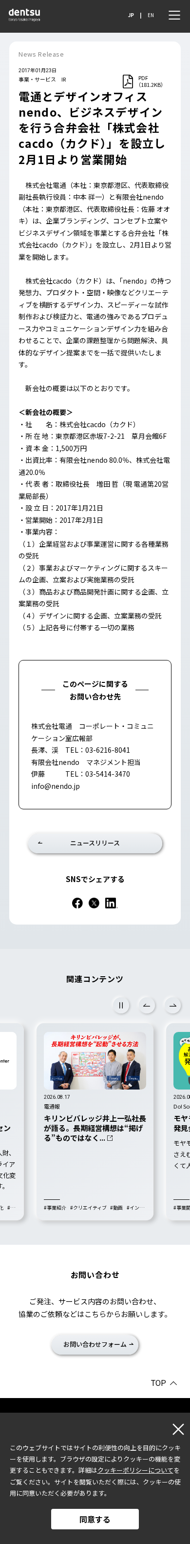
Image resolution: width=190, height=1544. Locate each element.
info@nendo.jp (55, 786)
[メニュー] (174, 15)
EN (151, 15)
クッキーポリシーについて (135, 1470)
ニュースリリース (95, 842)
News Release (41, 54)
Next (173, 1005)
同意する (95, 1519)
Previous (147, 1005)
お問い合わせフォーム (95, 1344)
